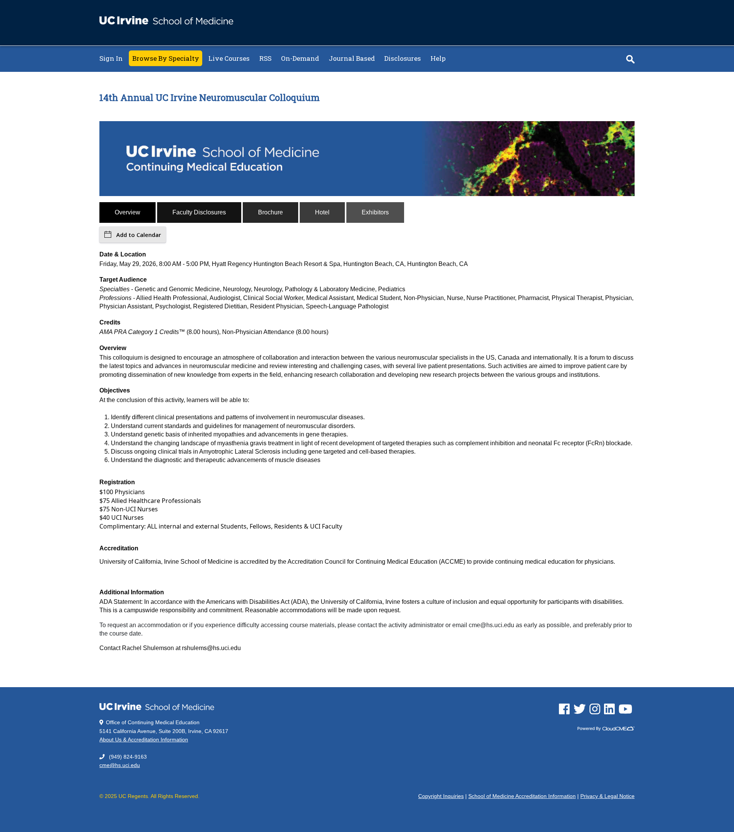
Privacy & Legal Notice (607, 796)
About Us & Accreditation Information (143, 740)
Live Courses (229, 58)
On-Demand (300, 58)
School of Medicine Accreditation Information (522, 796)
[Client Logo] (166, 22)
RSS (265, 58)
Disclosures (402, 58)
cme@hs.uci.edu (119, 765)
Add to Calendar (138, 234)
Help (438, 58)
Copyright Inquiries (441, 796)
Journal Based (352, 58)
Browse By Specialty (165, 58)
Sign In (111, 58)
